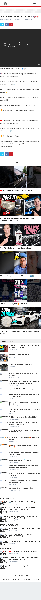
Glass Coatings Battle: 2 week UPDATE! (21, 364)
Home (4, 11)
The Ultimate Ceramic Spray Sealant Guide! (15, 248)
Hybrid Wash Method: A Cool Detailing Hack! (23, 389)
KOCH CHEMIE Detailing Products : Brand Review (24, 528)
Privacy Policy (17, 579)
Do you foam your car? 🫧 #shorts (20, 460)
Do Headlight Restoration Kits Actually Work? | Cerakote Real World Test (23, 558)
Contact (37, 579)
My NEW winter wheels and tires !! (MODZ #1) (23, 417)
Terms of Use (6, 579)
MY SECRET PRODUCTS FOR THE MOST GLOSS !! (24, 541)
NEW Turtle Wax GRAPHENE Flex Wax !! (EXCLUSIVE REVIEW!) (21, 535)
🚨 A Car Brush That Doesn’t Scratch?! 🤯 (22, 502)
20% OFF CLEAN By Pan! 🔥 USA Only (13, 304)
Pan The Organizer (23, 576)
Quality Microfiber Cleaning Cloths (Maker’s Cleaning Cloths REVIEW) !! (23, 517)
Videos (9, 11)
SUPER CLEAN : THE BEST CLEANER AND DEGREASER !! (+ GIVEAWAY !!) (22, 508)
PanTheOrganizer (5, 20)
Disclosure (28, 579)
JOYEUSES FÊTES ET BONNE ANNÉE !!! (21, 488)
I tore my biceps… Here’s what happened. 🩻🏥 (17, 276)
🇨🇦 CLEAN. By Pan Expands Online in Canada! (16, 190)
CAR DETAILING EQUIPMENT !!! (19, 355)
